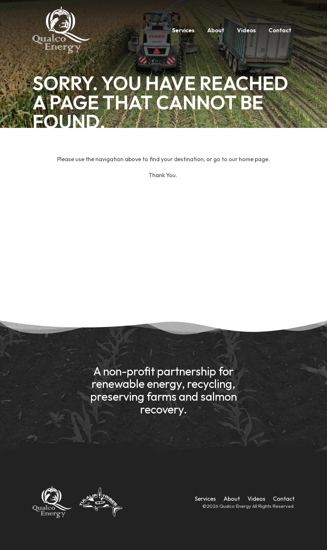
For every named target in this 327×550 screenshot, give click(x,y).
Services (183, 30)
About (215, 30)
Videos (246, 30)
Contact (280, 30)
